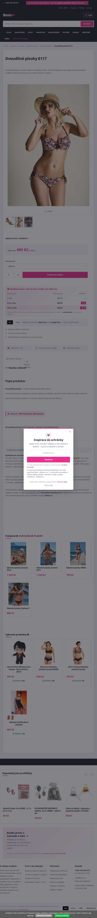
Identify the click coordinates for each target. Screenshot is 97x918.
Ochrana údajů (62, 482)
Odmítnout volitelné (44, 915)
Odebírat (48, 459)
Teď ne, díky (48, 485)
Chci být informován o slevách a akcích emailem (47, 466)
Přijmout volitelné (62, 915)
